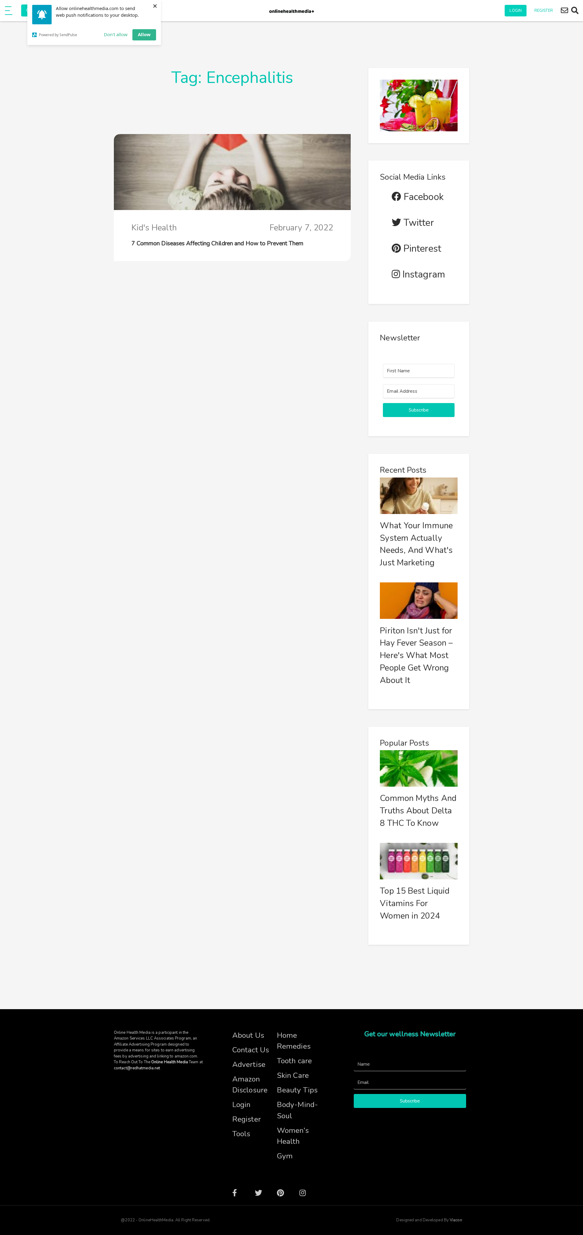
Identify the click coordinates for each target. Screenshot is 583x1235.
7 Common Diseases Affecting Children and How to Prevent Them (217, 243)
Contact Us (250, 1050)
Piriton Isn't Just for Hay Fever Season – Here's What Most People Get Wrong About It (416, 655)
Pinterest (421, 248)
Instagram (422, 274)
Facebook (422, 197)
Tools (241, 1134)
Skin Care (293, 1075)
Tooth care (294, 1061)
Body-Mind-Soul (297, 1110)
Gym (285, 1156)
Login (516, 10)
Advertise (248, 1064)
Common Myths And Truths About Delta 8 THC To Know (418, 811)
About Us (248, 1035)
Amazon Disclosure (250, 1084)
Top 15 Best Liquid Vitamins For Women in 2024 (414, 903)
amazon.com (186, 1056)
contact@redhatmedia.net (137, 1068)
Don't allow (116, 34)
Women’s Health (293, 1136)
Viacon (455, 1220)
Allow (144, 34)
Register (543, 10)
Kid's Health (154, 227)
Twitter (417, 222)
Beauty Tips (297, 1090)
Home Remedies (294, 1041)
